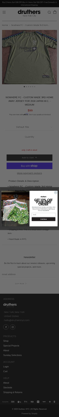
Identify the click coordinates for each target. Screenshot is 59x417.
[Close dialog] (55, 192)
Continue (43, 219)
